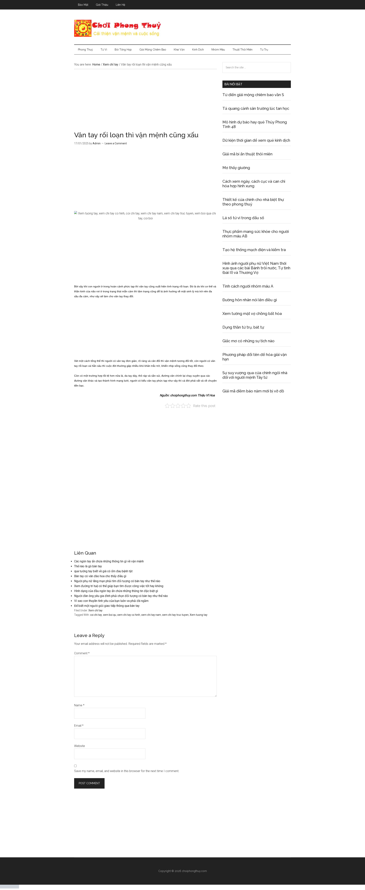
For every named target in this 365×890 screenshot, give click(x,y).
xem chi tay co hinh (128, 614)
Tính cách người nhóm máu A (247, 286)
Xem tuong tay (198, 614)
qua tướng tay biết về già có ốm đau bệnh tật (103, 571)
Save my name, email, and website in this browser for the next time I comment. (126, 771)
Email (78, 725)
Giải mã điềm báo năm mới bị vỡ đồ (253, 391)
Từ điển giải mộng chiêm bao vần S (253, 94)
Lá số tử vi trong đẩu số (243, 218)
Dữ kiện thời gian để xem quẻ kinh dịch (256, 140)
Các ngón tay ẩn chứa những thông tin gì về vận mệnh (109, 561)
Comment (82, 653)
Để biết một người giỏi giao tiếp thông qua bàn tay (107, 606)
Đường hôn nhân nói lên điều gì (249, 300)
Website (79, 746)
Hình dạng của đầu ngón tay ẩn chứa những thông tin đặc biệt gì (116, 591)
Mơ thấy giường (236, 167)
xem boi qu (109, 614)
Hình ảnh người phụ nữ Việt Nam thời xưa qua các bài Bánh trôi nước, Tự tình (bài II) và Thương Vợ (256, 268)
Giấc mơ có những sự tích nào (248, 341)
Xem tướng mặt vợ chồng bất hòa (252, 313)
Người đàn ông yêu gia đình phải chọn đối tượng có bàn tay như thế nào (121, 596)
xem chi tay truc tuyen (175, 614)
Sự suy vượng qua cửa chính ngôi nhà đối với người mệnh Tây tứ (254, 375)
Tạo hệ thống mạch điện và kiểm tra (254, 249)
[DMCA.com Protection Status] (9, 887)
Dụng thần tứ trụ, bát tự (243, 327)
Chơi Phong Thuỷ (182, 28)
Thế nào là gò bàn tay (88, 566)
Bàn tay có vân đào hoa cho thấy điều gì (100, 576)
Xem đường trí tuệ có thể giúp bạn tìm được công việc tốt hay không (118, 586)
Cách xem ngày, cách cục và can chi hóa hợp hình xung (253, 183)
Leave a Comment (116, 143)
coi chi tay (96, 614)
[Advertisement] (145, 103)
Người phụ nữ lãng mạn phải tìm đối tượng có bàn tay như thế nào (117, 581)
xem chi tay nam (151, 614)
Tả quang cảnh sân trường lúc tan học (255, 108)
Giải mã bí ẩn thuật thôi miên (247, 154)
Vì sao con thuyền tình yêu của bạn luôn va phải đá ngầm (111, 601)
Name (79, 705)
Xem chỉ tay (95, 610)
